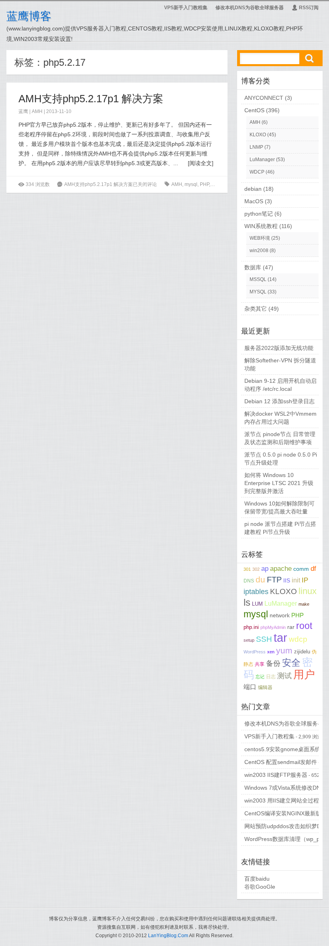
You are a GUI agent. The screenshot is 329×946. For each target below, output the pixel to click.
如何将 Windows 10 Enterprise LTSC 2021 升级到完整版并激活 (278, 483)
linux (308, 591)
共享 (259, 664)
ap (264, 568)
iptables (256, 592)
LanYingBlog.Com (168, 935)
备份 (273, 663)
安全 (291, 662)
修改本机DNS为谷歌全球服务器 (249, 7)
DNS (249, 581)
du (260, 579)
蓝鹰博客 (28, 16)
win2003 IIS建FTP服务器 (275, 775)
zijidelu (302, 652)
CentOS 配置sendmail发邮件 (280, 762)
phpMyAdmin (273, 627)
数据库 (252, 267)
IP (305, 580)
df (313, 568)
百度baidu (257, 878)
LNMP (256, 147)
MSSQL (258, 279)
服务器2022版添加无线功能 (278, 348)
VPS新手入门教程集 (185, 7)
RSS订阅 (305, 7)
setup (249, 640)
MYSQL (258, 292)
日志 (271, 676)
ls (247, 602)
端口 (250, 686)
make (304, 604)
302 (256, 569)
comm (301, 569)
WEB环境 (260, 238)
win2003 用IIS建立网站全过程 (281, 800)
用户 (304, 675)
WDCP (257, 172)
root (304, 626)
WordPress (255, 651)
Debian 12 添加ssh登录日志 (279, 401)
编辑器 (265, 687)
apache (281, 568)
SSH (264, 639)
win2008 (259, 250)
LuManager (262, 159)
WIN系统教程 (261, 226)
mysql (191, 184)
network (280, 615)
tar (280, 637)
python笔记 (258, 213)
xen (270, 651)
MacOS (253, 201)
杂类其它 (255, 308)
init (296, 580)
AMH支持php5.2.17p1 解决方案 (90, 99)
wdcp (298, 639)
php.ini (218, 184)
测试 (284, 676)
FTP (274, 579)
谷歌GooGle (259, 886)
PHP (204, 184)
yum (284, 650)
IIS (286, 581)
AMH (37, 111)
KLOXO (258, 134)
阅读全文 (200, 163)
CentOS (254, 110)
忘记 (260, 676)
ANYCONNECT (263, 98)
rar (290, 627)
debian (253, 189)
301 (247, 569)
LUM (257, 604)
